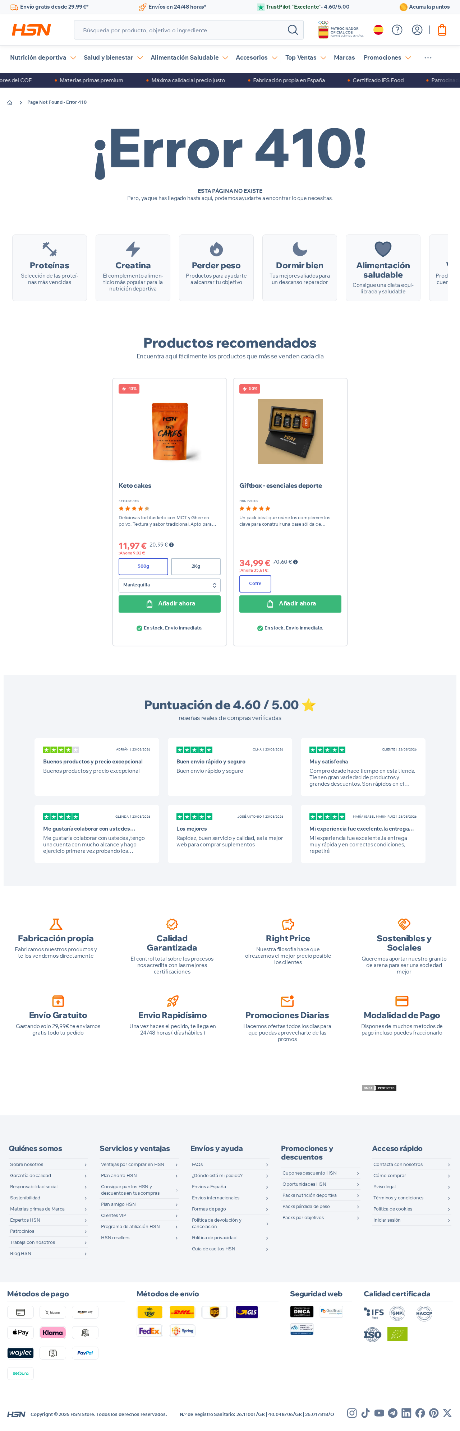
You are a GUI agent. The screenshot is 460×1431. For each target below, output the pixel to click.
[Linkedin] (406, 1413)
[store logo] (31, 30)
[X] (447, 1413)
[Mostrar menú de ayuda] (397, 29)
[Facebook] (420, 1413)
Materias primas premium (73, 80)
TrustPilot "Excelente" (308, 7)
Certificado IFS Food (359, 80)
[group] (134, 508)
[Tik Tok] (365, 1413)
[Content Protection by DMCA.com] (379, 1088)
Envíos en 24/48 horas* (177, 7)
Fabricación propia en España (270, 80)
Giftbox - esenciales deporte (280, 485)
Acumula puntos (429, 7)
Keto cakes (135, 485)
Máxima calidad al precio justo (170, 80)
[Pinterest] (433, 1413)
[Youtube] (379, 1413)
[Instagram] (352, 1413)
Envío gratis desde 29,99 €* (54, 7)
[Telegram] (392, 1413)
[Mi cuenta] (417, 29)
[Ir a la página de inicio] (15, 102)
